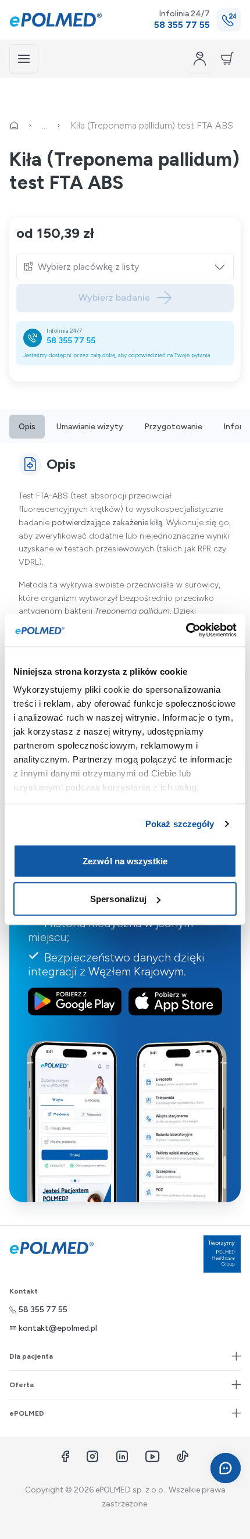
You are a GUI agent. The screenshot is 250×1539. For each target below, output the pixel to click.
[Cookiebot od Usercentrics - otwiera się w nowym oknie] (186, 630)
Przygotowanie (173, 427)
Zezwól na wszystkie (125, 860)
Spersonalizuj (118, 899)
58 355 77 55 (71, 340)
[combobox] (132, 267)
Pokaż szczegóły (180, 824)
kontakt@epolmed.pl (58, 1328)
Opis (27, 427)
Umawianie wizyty (89, 427)
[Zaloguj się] (200, 59)
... (44, 125)
